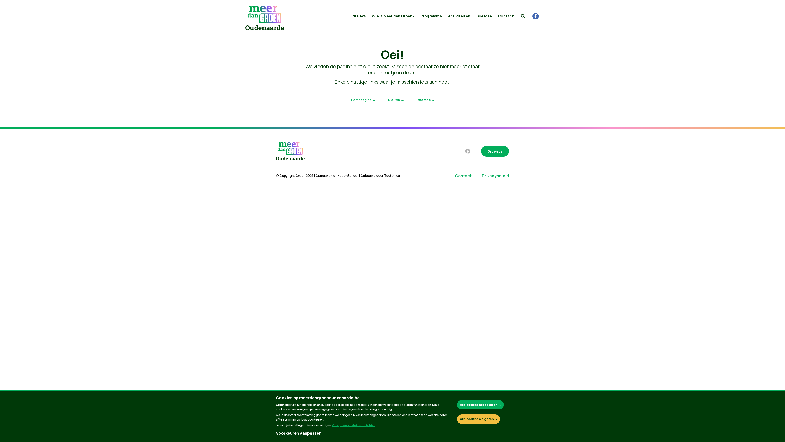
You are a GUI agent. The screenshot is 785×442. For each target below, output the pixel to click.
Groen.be (495, 151)
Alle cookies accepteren (479, 405)
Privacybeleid (495, 175)
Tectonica (392, 175)
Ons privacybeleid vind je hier (353, 425)
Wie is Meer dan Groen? (393, 16)
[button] (523, 16)
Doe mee (424, 100)
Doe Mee (484, 16)
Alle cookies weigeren (477, 419)
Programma (431, 16)
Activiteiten (459, 16)
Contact (506, 16)
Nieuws (359, 16)
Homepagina (361, 100)
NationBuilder (348, 175)
